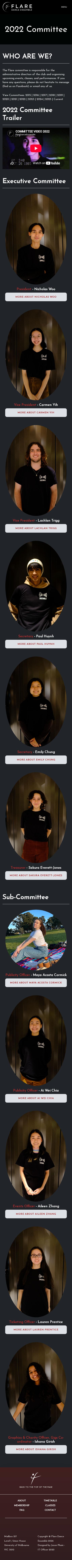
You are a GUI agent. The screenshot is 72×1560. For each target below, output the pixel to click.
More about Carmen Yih (36, 412)
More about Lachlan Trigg (36, 528)
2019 (60, 95)
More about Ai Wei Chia (36, 1098)
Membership (21, 1505)
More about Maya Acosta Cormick (36, 983)
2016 (36, 95)
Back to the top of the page (36, 1487)
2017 (44, 95)
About (22, 1501)
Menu (64, 7)
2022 (22, 99)
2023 (31, 99)
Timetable (50, 1501)
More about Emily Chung (36, 760)
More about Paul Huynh (36, 644)
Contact (50, 1510)
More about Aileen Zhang (36, 1214)
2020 (6, 99)
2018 (52, 95)
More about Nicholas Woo (36, 297)
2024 (40, 99)
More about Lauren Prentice (36, 1330)
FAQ (21, 1510)
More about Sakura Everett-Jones (36, 875)
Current (58, 99)
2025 (48, 99)
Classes (50, 1505)
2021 (14, 99)
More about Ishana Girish (36, 1449)
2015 (28, 95)
